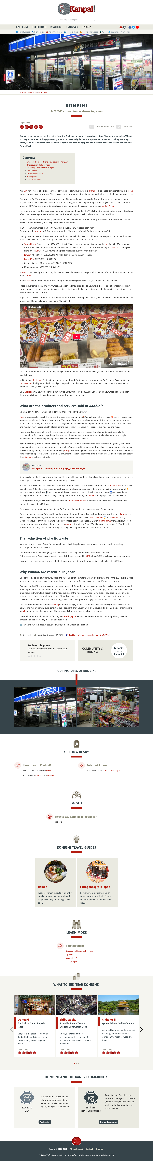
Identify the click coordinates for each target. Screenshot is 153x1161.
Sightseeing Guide (39, 26)
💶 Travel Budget (23, 32)
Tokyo (28, 275)
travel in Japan (69, 616)
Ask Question (44, 1122)
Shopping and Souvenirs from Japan (80, 951)
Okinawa (115, 247)
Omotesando (25, 383)
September (38, 380)
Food (22, 417)
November (114, 517)
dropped (69, 524)
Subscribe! (129, 1149)
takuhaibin (28, 457)
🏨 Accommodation (54, 32)
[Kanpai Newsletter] (124, 27)
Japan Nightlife (72, 958)
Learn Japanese (72, 26)
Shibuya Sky (68, 1019)
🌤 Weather (125, 32)
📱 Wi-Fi (103, 32)
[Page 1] (74, 1063)
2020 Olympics (96, 517)
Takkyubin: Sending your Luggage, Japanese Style (58, 468)
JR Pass (49, 770)
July (37, 250)
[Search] (94, 20)
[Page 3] (78, 1063)
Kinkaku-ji (109, 1019)
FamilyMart (29, 259)
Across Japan (42, 92)
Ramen (42, 886)
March (25, 272)
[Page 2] (76, 1063)
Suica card (39, 775)
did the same (105, 520)
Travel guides (32, 176)
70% (88, 556)
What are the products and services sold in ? (47, 162)
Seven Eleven (30, 244)
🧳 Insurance (113, 32)
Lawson (27, 255)
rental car (51, 775)
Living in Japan (71, 961)
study (29, 280)
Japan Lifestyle (56, 26)
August (38, 231)
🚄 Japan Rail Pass (70, 32)
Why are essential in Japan (40, 168)
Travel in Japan (22, 26)
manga (67, 450)
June (107, 244)
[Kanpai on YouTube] (137, 27)
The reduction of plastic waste (39, 165)
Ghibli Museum (114, 485)
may (25, 190)
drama (92, 190)
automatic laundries (76, 500)
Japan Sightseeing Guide (28, 92)
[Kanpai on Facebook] (129, 27)
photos (91, 495)
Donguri (23, 1019)
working (55, 604)
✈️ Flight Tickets (37, 32)
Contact (89, 1149)
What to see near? (34, 179)
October (28, 391)
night (23, 611)
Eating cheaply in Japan (95, 886)
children (122, 514)
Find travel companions (108, 1122)
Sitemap (99, 1149)
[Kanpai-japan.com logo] (76, 9)
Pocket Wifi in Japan (112, 770)
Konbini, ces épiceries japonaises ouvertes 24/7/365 (89, 635)
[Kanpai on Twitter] (133, 27)
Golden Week (107, 206)
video (130, 190)
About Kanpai (76, 1149)
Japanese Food (72, 954)
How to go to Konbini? (35, 173)
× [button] (146, 1106)
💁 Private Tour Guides (89, 32)
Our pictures (32, 170)
